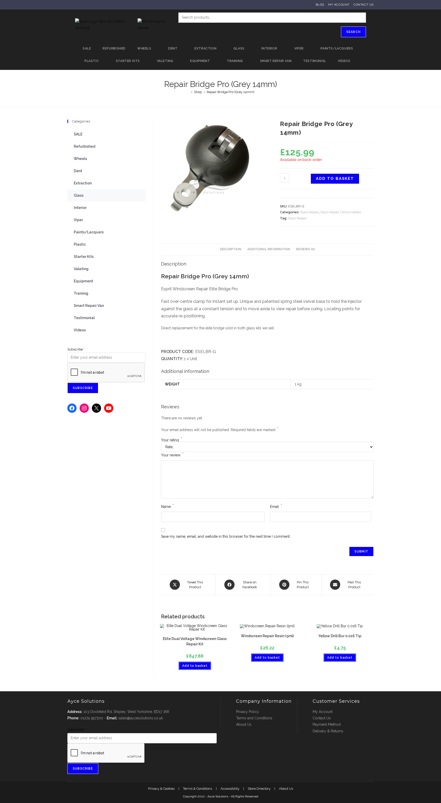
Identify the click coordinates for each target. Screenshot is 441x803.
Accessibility (229, 789)
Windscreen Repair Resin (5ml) (267, 636)
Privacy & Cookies (161, 789)
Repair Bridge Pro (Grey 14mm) (230, 92)
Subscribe (75, 349)
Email (276, 506)
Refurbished (84, 146)
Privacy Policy (247, 712)
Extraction (83, 183)
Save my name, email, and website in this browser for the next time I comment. (225, 536)
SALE (78, 134)
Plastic (80, 244)
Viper (78, 220)
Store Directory (259, 789)
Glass (78, 195)
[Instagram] (84, 408)
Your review (172, 454)
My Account (339, 4)
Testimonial (84, 318)
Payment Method (327, 724)
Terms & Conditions (197, 789)
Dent (78, 171)
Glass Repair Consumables (341, 212)
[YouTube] (108, 408)
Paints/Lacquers (89, 232)
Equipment (83, 281)
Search (353, 32)
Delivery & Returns (328, 731)
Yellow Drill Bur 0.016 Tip (339, 636)
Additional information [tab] (268, 249)
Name (167, 506)
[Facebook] (72, 408)
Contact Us (363, 4)
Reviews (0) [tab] (305, 249)
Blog (320, 4)
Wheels (80, 159)
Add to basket (335, 178)
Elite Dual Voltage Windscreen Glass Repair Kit (195, 641)
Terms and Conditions (254, 718)
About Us (243, 724)
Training (81, 293)
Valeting (81, 269)
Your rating (171, 440)
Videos (80, 330)
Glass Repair (309, 212)
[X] (96, 408)
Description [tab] (230, 249)
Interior (80, 208)
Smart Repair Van (89, 306)
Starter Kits (84, 257)
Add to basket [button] (194, 666)
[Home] (188, 92)
